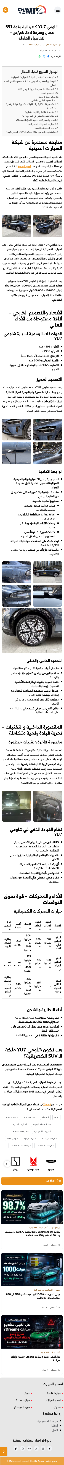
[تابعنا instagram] (43, 1448)
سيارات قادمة (54, 1393)
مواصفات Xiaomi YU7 (20, 1145)
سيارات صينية (30, 1138)
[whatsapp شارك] (39, 56)
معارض (57, 1407)
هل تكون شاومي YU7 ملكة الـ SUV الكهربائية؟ (31, 132)
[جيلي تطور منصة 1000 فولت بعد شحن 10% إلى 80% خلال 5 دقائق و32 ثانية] (32, 1269)
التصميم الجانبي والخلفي (42, 100)
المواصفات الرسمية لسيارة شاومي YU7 (36, 89)
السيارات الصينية (20, 1124)
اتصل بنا (53, 1430)
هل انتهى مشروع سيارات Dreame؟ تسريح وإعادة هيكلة (35, 1359)
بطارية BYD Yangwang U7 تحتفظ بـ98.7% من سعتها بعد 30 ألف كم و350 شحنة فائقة (32, 1234)
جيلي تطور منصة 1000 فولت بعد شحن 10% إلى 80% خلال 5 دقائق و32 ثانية (33, 1296)
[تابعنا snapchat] (22, 1448)
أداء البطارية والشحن (44, 128)
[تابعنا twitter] (36, 1448)
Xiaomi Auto (12, 1117)
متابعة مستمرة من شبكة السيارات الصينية (33, 77)
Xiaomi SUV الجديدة (42, 1124)
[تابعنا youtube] (29, 1448)
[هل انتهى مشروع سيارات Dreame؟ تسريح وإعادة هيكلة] (32, 1332)
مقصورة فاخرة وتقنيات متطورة (39, 112)
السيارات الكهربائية (42, 1131)
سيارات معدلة (23, 1400)
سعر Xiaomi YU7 (20, 1131)
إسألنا (54, 1425)
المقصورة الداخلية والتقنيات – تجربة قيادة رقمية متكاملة (31, 106)
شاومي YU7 (12, 1138)
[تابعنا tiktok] (16, 1448)
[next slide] (7, 1164)
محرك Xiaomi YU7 (45, 1145)
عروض (27, 1393)
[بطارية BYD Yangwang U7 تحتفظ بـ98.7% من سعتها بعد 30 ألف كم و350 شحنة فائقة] (32, 1207)
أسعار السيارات (53, 1400)
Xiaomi (47, 1104)
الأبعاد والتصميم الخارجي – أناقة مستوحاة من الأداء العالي (30, 83)
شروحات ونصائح (22, 1407)
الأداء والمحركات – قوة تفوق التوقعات (36, 120)
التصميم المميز (48, 93)
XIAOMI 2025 (30, 1117)
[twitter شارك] (44, 56)
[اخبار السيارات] (32, 10)
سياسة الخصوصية (48, 1420)
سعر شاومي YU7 (49, 1138)
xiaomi (45, 1117)
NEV (56, 1117)
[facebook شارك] (48, 56)
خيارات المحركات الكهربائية (41, 124)
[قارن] (3, 1451)
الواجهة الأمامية (45, 97)
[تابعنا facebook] (49, 1448)
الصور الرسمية (24, 166)
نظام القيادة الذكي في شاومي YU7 (38, 116)
